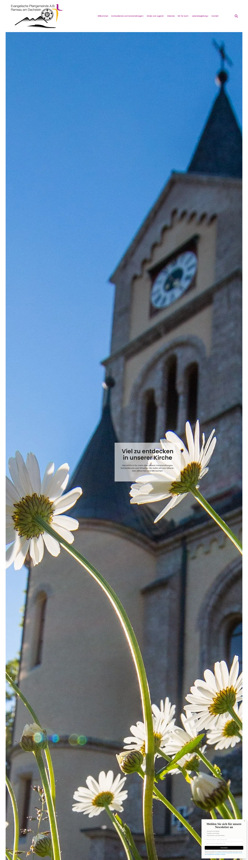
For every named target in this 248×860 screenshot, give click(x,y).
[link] (127, 16)
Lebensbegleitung (199, 16)
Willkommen (103, 16)
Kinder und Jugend (155, 16)
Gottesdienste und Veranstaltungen (127, 16)
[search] (236, 16)
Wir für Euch (183, 16)
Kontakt (215, 16)
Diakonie (171, 16)
